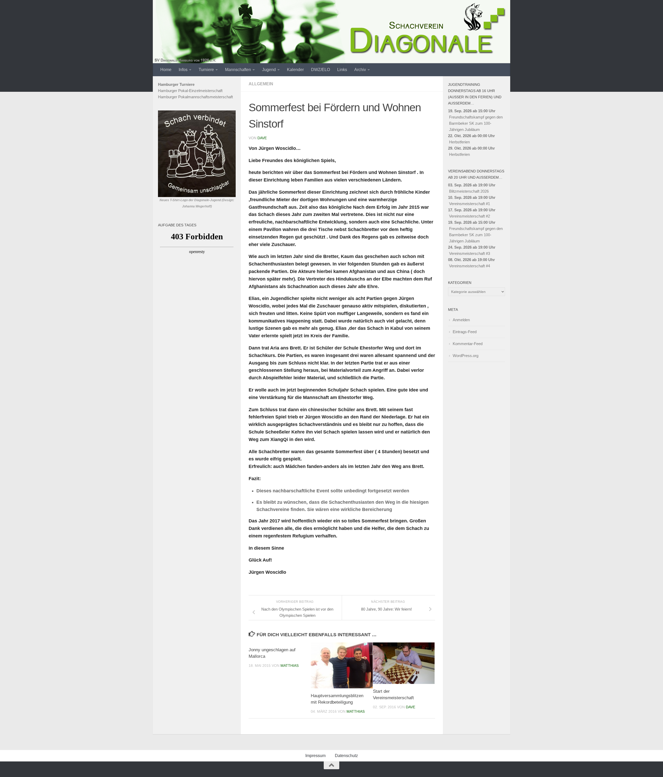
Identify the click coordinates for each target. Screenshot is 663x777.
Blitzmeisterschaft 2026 (469, 191)
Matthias (289, 665)
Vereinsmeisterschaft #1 (469, 203)
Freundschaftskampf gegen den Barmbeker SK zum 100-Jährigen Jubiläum (476, 123)
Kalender (295, 69)
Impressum (315, 755)
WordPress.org (465, 355)
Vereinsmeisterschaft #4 (469, 266)
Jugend (269, 69)
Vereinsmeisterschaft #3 (469, 253)
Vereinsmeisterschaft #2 (469, 216)
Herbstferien (459, 142)
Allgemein (261, 84)
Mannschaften (238, 69)
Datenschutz (346, 755)
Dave (262, 138)
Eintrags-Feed (465, 332)
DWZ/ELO (320, 69)
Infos (183, 69)
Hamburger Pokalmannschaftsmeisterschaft (195, 97)
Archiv (360, 69)
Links (342, 69)
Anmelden (461, 320)
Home (165, 69)
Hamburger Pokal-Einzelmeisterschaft (190, 90)
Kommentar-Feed (467, 343)
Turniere (206, 69)
